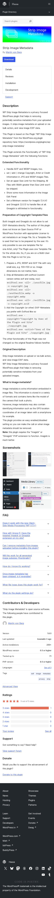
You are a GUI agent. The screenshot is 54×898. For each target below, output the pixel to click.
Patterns (32, 805)
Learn (5, 813)
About (5, 791)
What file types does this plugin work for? (23, 585)
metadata (46, 674)
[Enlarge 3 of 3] (48, 482)
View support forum (12, 751)
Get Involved (34, 813)
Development (11, 90)
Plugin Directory (10, 12)
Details (8, 69)
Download (9, 59)
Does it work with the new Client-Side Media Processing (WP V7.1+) (19, 524)
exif (32, 674)
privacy (42, 679)
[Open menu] (50, 4)
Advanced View (10, 686)
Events (31, 818)
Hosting (6, 800)
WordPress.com (11, 836)
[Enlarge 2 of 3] (48, 455)
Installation (10, 83)
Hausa (12, 862)
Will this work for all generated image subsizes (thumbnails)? (17, 556)
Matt (6, 840)
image (38, 674)
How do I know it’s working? (16, 566)
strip (48, 679)
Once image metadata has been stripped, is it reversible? (17, 575)
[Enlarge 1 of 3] (22, 455)
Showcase (33, 791)
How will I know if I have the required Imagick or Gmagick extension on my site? (16, 535)
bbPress (8, 845)
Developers (8, 823)
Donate (33, 823)
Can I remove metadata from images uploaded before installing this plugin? (21, 546)
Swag (32, 827)
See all (48, 731)
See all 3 (47, 668)
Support (9, 97)
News (5, 795)
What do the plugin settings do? (18, 593)
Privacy (6, 805)
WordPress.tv (10, 827)
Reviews (9, 76)
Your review (8, 731)
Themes (32, 795)
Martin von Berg (14, 52)
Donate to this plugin (13, 774)
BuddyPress (10, 850)
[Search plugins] (30, 21)
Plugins (31, 800)
